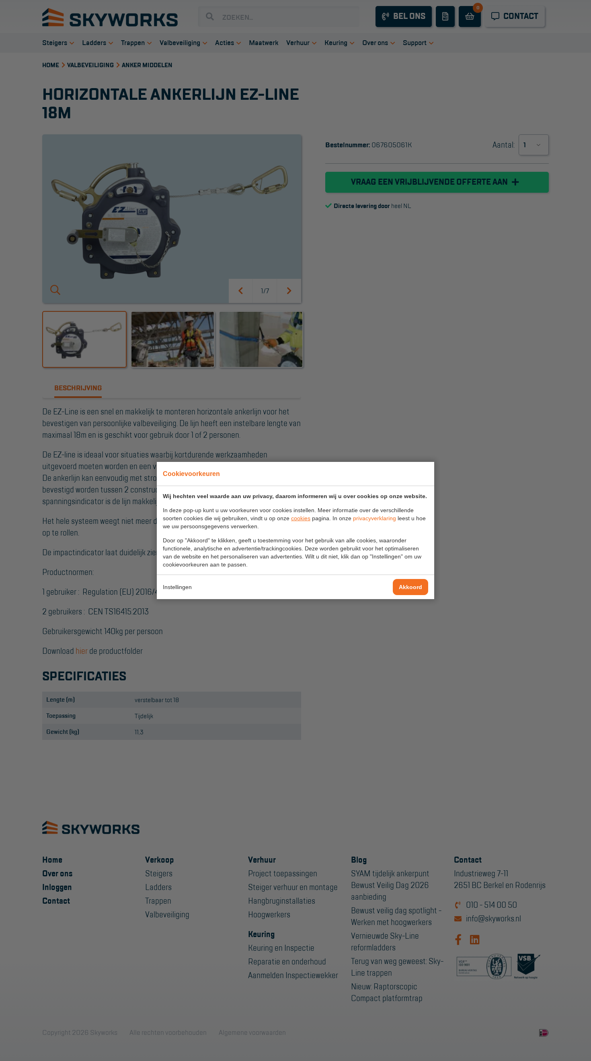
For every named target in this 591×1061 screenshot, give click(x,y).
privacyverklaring (374, 518)
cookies (300, 518)
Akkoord (410, 587)
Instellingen (177, 587)
